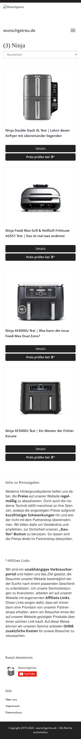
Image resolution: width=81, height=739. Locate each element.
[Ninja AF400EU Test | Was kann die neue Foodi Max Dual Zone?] (40, 297)
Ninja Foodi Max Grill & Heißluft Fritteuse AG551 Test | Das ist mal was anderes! (37, 233)
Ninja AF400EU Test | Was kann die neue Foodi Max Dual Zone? (37, 333)
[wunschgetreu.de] (40, 14)
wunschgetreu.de (19, 30)
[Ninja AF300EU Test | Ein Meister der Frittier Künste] (40, 398)
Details (41, 148)
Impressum (13, 706)
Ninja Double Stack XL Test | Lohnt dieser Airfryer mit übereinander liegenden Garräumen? (37, 133)
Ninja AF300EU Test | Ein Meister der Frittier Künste (39, 433)
